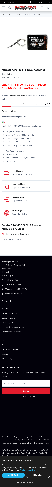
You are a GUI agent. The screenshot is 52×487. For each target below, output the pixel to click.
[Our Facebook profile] (2, 300)
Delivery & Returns (10, 313)
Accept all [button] (13, 475)
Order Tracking (8, 317)
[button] (3, 7)
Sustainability (7, 358)
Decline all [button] (38, 475)
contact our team (17, 95)
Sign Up (26, 390)
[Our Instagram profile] (6, 300)
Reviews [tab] (27, 103)
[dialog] (26, 471)
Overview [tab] (6, 103)
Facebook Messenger (13, 293)
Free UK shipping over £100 (40, 2)
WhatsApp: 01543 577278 (15, 288)
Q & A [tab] (47, 103)
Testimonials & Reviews (11, 331)
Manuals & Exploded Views (13, 326)
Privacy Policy (7, 344)
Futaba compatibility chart (12, 239)
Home (4, 14)
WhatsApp (9, 2)
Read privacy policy (27, 470)
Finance (5, 353)
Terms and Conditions (11, 349)
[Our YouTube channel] (10, 300)
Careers (5, 340)
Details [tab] (17, 103)
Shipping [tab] (38, 103)
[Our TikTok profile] (14, 300)
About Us (6, 308)
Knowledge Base (8, 322)
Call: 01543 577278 (12, 284)
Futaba (10, 73)
